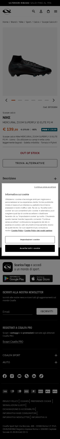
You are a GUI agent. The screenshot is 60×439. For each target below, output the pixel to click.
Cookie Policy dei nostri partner (38, 230)
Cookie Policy (17, 230)
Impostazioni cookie (30, 239)
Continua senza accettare (45, 187)
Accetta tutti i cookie (30, 248)
